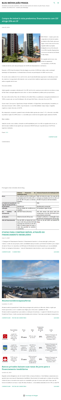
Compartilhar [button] (53, 137)
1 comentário (16, 252)
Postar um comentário (19, 318)
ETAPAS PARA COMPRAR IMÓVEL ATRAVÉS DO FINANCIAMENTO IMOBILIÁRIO (23, 233)
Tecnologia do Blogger (31, 395)
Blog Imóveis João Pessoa (15, 3)
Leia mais (56, 252)
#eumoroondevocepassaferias (16, 300)
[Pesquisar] (54, 3)
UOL (7, 132)
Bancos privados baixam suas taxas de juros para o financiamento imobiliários (26, 367)
